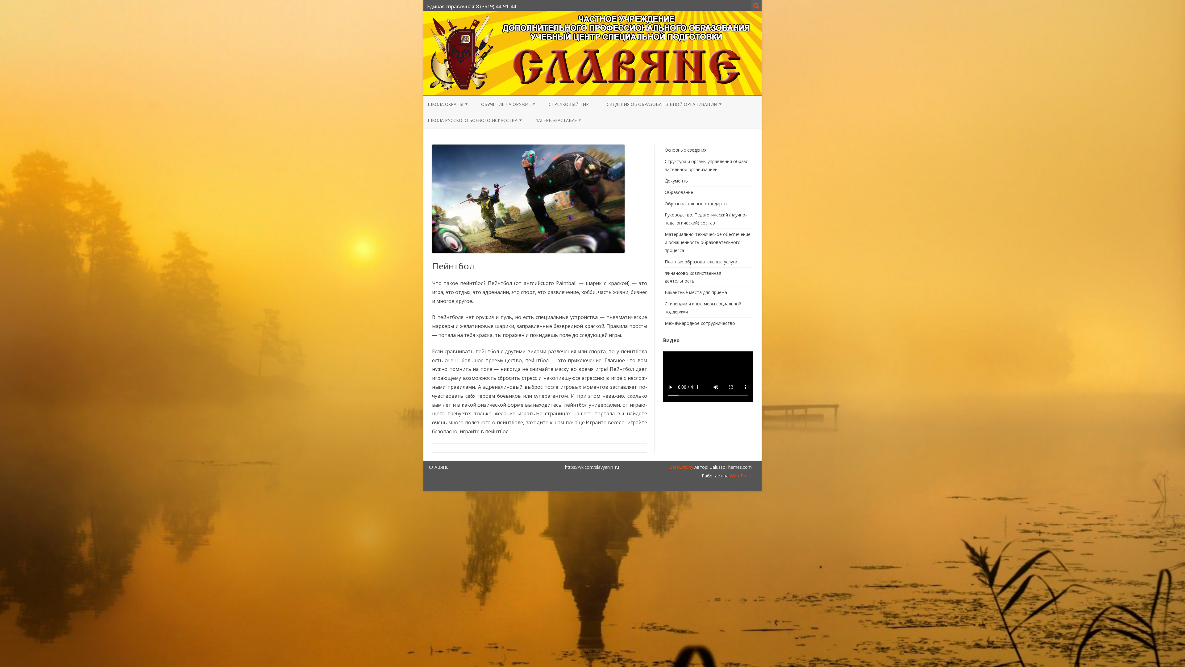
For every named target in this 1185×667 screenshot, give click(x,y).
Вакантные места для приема (696, 292)
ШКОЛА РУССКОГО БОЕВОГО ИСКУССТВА (473, 120)
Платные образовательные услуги (701, 262)
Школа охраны (445, 104)
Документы (676, 181)
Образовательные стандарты (696, 204)
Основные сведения (686, 150)
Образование (679, 192)
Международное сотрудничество (700, 323)
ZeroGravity (681, 467)
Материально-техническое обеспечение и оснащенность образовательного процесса (707, 242)
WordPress (740, 476)
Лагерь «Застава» (556, 120)
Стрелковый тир (569, 104)
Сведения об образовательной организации (662, 104)
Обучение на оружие (506, 104)
